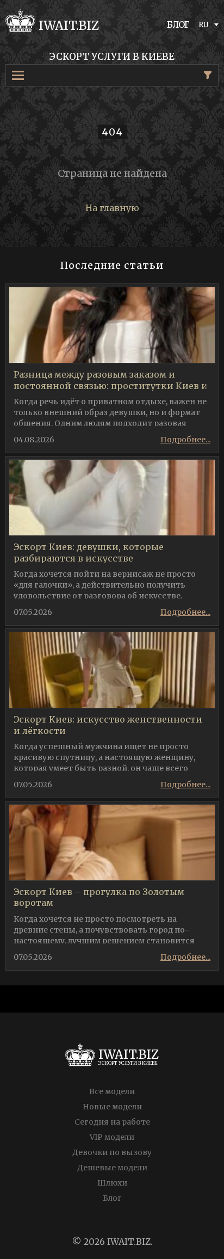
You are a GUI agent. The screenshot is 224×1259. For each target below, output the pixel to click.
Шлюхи (112, 1183)
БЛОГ (178, 24)
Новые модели (112, 1107)
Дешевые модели (112, 1167)
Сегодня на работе (112, 1122)
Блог (112, 1198)
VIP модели (112, 1137)
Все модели (112, 1091)
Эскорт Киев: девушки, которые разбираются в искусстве (89, 552)
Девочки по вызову (112, 1152)
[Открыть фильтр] (208, 75)
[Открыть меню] (22, 75)
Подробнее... (185, 440)
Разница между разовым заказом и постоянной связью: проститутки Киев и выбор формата (111, 386)
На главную (112, 207)
